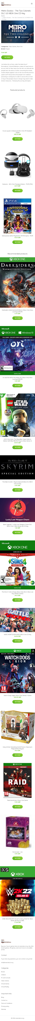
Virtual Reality (5, 987)
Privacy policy (5, 1006)
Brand (3, 972)
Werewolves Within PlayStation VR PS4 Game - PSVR (17, 236)
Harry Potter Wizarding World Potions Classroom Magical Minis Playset (17, 748)
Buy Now (7, 57)
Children (3, 975)
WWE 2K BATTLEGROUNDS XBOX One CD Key (17, 634)
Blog (2, 997)
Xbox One (19, 46)
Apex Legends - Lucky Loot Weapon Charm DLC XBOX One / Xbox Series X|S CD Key (17, 525)
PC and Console (5, 978)
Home (3, 16)
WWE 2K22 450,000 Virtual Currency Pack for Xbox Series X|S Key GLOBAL (17, 919)
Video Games (12, 46)
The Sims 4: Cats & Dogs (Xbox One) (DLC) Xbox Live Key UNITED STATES (17, 592)
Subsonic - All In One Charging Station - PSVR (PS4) (17, 184)
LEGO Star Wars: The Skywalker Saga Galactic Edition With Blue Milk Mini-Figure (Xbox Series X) (17, 440)
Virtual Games (5, 984)
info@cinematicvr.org (7, 962)
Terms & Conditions (6, 1003)
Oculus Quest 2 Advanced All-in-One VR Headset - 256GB (18, 131)
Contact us (4, 1000)
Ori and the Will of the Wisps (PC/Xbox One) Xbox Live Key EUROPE (17, 378)
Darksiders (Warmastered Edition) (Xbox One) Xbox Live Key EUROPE (17, 311)
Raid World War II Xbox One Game (17, 800)
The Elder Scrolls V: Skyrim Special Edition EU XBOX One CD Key (17, 482)
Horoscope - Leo (17, 852)
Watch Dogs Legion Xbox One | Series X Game (17, 695)
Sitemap (3, 1009)
